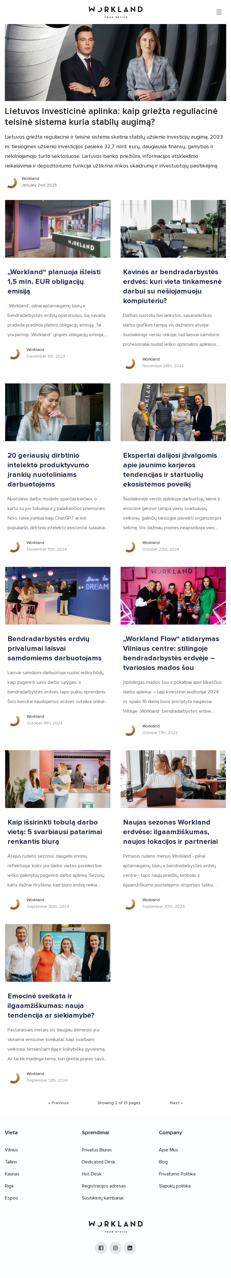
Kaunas (12, 1174)
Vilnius (11, 1149)
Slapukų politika (175, 1186)
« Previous (58, 1103)
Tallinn (11, 1162)
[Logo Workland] (116, 12)
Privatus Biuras (97, 1149)
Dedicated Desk (99, 1162)
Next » (176, 1103)
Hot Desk (92, 1174)
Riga (9, 1186)
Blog (163, 1162)
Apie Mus (168, 1149)
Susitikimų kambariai (102, 1198)
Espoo (11, 1198)
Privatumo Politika (177, 1174)
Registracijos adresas (104, 1186)
